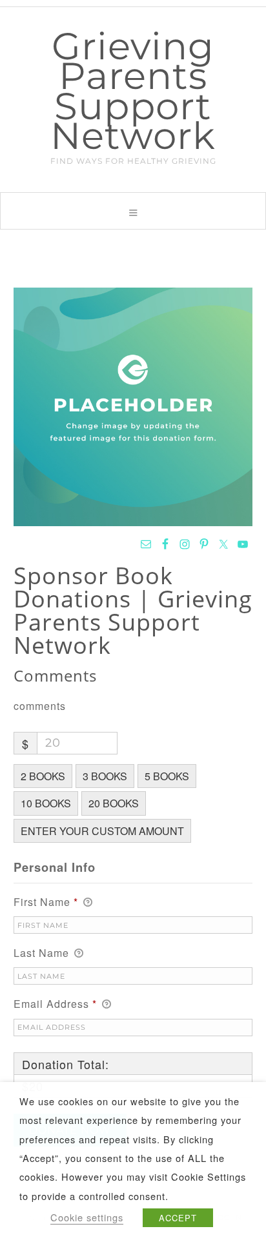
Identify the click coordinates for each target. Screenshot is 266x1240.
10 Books (46, 803)
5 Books (167, 776)
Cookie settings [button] (86, 1217)
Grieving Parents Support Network (133, 91)
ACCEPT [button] (178, 1218)
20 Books (113, 803)
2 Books (43, 776)
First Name (46, 901)
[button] (133, 211)
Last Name (43, 952)
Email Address (55, 1003)
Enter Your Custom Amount (102, 830)
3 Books (105, 776)
